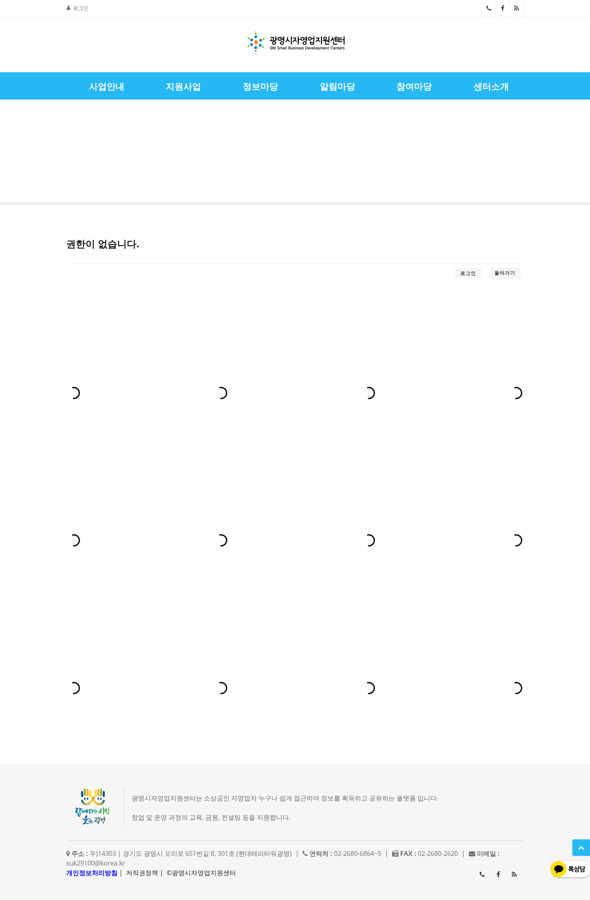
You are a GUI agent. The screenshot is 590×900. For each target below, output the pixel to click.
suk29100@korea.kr (95, 863)
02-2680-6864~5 (489, 8)
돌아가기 (504, 272)
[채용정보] (560, 153)
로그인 (81, 8)
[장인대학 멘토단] (30, 153)
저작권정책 (142, 872)
